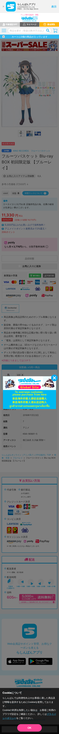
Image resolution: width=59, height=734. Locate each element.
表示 (54, 6)
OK (29, 727)
